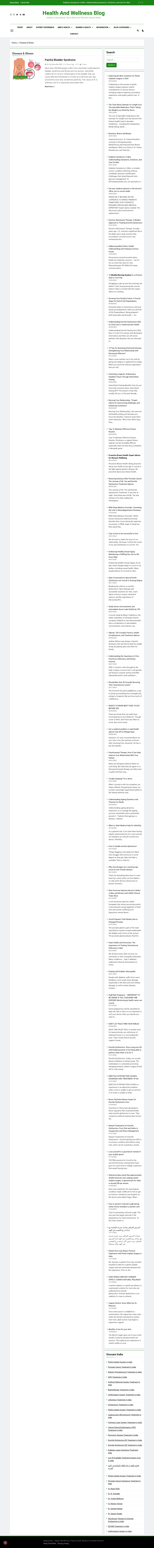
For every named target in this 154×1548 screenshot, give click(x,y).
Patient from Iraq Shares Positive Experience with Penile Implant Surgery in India (125, 1253)
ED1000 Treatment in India (118, 1526)
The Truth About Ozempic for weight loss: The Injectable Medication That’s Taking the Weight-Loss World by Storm (125, 107)
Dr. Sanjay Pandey (115, 1514)
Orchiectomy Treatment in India (120, 1405)
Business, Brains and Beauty (120, 133)
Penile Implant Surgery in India (120, 1362)
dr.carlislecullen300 (54, 64)
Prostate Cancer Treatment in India (122, 1367)
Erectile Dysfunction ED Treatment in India (125, 1440)
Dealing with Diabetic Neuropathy (122, 971)
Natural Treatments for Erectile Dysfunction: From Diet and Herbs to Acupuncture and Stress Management (124, 1128)
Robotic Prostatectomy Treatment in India (125, 1372)
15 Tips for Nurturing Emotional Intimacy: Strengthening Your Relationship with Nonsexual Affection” (125, 351)
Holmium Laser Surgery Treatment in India (125, 1422)
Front (20, 27)
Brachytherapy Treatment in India (121, 1390)
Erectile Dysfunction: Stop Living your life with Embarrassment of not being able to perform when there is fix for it (125, 1050)
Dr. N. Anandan (114, 1494)
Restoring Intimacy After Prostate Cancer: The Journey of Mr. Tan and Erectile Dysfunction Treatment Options (125, 481)
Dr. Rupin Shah (114, 1489)
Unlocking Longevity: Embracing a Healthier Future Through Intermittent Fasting (123, 377)
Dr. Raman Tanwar (115, 1504)
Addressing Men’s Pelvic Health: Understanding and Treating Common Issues (123, 249)
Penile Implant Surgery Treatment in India (124, 1410)
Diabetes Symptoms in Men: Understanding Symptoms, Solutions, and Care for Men (96, 3)
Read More (49, 86)
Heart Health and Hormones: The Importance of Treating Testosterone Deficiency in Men (123, 945)
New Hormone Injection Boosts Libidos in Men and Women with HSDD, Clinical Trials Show (124, 893)
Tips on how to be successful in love (123, 533)
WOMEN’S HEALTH (83, 27)
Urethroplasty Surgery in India (120, 1531)
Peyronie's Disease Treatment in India (123, 1435)
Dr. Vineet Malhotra (116, 1499)
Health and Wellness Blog (74, 13)
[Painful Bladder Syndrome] (27, 69)
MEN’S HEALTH (64, 27)
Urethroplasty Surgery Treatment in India (124, 1395)
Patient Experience (45, 27)
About (29, 27)
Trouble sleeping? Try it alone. (121, 779)
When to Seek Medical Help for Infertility (125, 825)
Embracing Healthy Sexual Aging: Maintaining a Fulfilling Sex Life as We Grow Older (124, 554)
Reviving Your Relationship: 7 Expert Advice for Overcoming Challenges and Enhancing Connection (124, 403)
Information (102, 27)
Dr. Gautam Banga (115, 1509)
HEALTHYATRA (49, 1543)
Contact (74, 34)
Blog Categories (121, 27)
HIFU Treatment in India (117, 1377)
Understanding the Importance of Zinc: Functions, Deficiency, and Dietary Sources (124, 659)
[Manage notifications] (5, 1543)
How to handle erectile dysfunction (123, 846)
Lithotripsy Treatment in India (120, 1400)
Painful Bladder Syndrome (60, 59)
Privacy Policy (63, 1543)
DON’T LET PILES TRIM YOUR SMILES (124, 1024)
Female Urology (20, 77)
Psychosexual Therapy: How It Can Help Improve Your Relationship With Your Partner (125, 755)
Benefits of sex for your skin (120, 1329)
